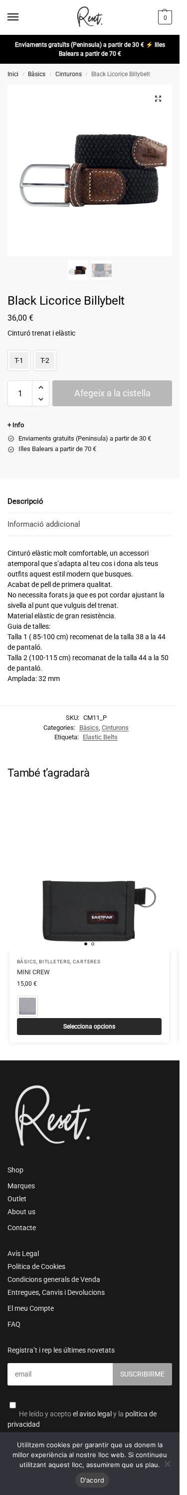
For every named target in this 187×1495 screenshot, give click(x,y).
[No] (167, 1464)
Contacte (21, 1228)
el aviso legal (92, 1414)
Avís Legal (23, 1254)
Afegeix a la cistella (112, 393)
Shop (15, 1170)
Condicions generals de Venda (53, 1279)
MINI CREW (33, 972)
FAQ (13, 1324)
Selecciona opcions (89, 1026)
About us (21, 1212)
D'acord (92, 1480)
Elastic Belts (100, 737)
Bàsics (36, 74)
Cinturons (68, 74)
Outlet (16, 1199)
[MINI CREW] (89, 871)
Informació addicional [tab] (43, 524)
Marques (21, 1186)
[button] (164, 17)
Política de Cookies (36, 1266)
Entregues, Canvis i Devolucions (56, 1292)
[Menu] (22, 17)
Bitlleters (54, 961)
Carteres (87, 961)
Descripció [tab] (25, 501)
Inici (12, 74)
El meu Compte (30, 1308)
